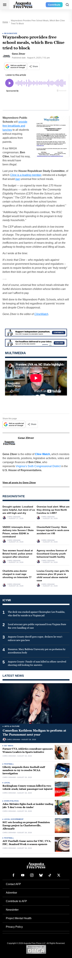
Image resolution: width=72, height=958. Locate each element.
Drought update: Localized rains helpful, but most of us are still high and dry (19, 509)
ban (17, 179)
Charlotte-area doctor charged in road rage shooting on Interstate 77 (17, 574)
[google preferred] (16, 66)
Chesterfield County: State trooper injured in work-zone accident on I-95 (53, 530)
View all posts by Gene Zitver (19, 482)
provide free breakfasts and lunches (15, 125)
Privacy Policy (14, 926)
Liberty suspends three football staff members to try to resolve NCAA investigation (24, 770)
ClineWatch (41, 314)
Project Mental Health (18, 918)
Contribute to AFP (16, 901)
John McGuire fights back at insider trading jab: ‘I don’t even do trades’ (28, 806)
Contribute (54, 4)
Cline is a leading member (25, 175)
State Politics (11, 801)
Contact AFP (13, 884)
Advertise (11, 892)
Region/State (10, 33)
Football (9, 764)
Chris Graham (13, 517)
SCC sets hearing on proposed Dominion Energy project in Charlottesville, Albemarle (26, 825)
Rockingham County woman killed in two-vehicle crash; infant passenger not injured (27, 787)
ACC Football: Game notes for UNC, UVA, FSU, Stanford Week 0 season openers (27, 843)
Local (7, 783)
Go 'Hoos (8, 746)
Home (5, 22)
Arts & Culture (12, 726)
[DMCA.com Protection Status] (36, 949)
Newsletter (12, 909)
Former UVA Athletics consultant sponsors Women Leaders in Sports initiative (28, 750)
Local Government (13, 819)
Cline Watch (42, 454)
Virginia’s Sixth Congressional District (38, 466)
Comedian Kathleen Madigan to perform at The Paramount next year (34, 733)
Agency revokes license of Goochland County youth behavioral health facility (52, 553)
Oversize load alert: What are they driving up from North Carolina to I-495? (53, 509)
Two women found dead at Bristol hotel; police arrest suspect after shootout (18, 553)
